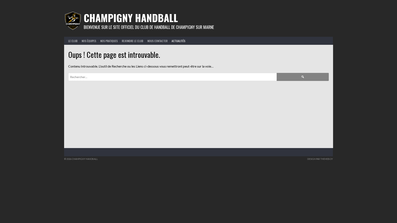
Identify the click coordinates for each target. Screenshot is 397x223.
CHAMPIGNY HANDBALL (131, 17)
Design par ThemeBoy (320, 159)
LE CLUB (73, 41)
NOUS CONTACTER (157, 41)
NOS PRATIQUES (109, 41)
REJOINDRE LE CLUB (132, 41)
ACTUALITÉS (178, 41)
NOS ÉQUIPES (89, 41)
